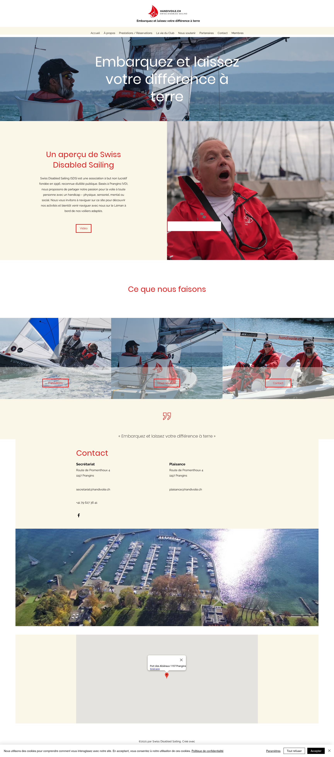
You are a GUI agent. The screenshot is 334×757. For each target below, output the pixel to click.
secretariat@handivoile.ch (93, 489)
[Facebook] (78, 515)
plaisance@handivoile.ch (185, 489)
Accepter (316, 751)
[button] (165, 33)
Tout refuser (294, 751)
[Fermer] (329, 751)
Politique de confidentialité (207, 751)
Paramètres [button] (273, 751)
